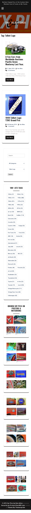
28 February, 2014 (12, 124)
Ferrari (11, 229)
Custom (11, 225)
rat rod (11, 271)
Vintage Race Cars (14, 292)
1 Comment (11, 126)
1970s (21, 201)
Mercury (11, 253)
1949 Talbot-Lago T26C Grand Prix (13, 119)
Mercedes (12, 250)
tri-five (20, 281)
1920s (11, 194)
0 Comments (11, 70)
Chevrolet (12, 218)
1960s (11, 201)
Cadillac (20, 215)
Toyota (11, 281)
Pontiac (11, 267)
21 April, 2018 (11, 68)
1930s (20, 194)
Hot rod (11, 239)
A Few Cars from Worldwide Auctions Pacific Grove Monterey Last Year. (14, 60)
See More (10, 79)
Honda (19, 236)
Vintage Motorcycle (15, 288)
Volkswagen (12, 295)
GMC (10, 236)
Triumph (11, 285)
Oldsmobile (12, 260)
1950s (21, 197)
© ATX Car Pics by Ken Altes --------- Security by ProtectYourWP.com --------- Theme (15, 505)
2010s (20, 208)
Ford (21, 232)
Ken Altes (20, 68)
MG (20, 253)
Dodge (22, 225)
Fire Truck (12, 232)
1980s (11, 204)
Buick (10, 215)
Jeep (10, 246)
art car (11, 211)
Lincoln (19, 246)
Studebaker (12, 274)
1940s (11, 197)
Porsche (21, 267)
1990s (20, 204)
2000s (11, 208)
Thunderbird (12, 278)
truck (21, 285)
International (12, 243)
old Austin (12, 257)
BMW (19, 211)
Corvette (11, 222)
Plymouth (12, 264)
